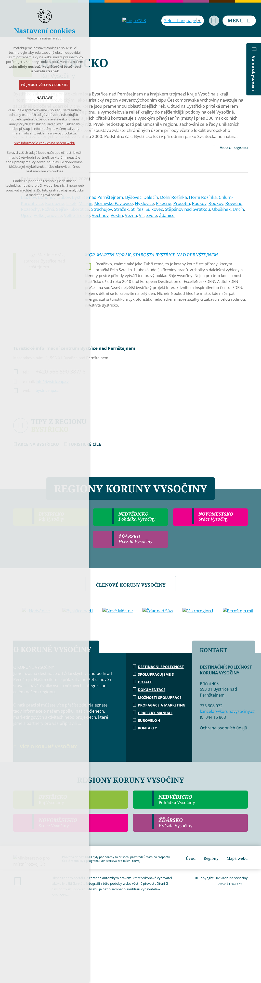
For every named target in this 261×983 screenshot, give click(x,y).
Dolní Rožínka (173, 197)
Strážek (121, 209)
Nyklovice (144, 203)
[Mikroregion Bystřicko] (197, 611)
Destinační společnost (161, 666)
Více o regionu (234, 147)
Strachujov (101, 209)
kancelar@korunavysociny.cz (227, 711)
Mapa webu (237, 858)
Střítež (137, 209)
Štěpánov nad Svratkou (187, 209)
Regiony (211, 858)
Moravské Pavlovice (113, 203)
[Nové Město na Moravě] (117, 611)
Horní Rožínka (203, 197)
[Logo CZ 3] (134, 20)
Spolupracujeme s (156, 674)
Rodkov (215, 203)
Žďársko (175, 822)
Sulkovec (154, 209)
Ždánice (167, 215)
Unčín (238, 209)
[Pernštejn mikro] (238, 611)
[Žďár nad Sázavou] (157, 611)
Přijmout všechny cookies (44, 84)
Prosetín (181, 203)
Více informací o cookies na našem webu (44, 143)
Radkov (199, 203)
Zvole (151, 215)
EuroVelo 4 (149, 720)
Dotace (145, 682)
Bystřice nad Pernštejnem (97, 197)
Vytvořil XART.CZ (230, 884)
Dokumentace (151, 689)
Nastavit (44, 97)
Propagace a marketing (161, 705)
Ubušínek (221, 209)
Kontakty (147, 728)
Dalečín (150, 197)
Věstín (117, 215)
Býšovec (133, 197)
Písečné (163, 203)
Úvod (190, 858)
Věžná (131, 215)
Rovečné (233, 203)
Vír (141, 215)
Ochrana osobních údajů (223, 728)
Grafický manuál (155, 712)
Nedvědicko (177, 799)
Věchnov (100, 215)
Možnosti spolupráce (159, 697)
